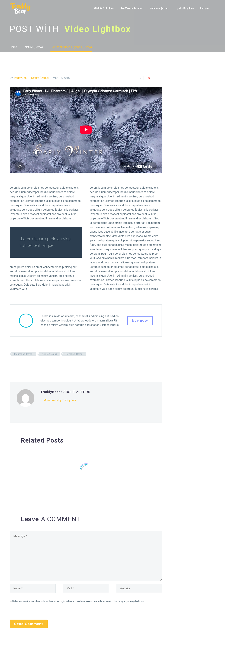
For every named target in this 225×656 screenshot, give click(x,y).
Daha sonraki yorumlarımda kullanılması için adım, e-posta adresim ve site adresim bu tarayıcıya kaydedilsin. (78, 601)
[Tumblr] (27, 364)
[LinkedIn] (33, 364)
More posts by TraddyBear (59, 400)
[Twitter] (17, 364)
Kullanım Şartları (159, 8)
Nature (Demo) (40, 78)
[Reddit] (38, 364)
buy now (140, 320)
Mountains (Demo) (23, 354)
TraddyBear (20, 78)
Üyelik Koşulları (185, 8)
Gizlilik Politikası (104, 8)
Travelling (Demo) (74, 354)
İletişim (204, 8)
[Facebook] (12, 364)
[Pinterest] (22, 364)
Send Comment (28, 624)
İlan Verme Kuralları (131, 8)
